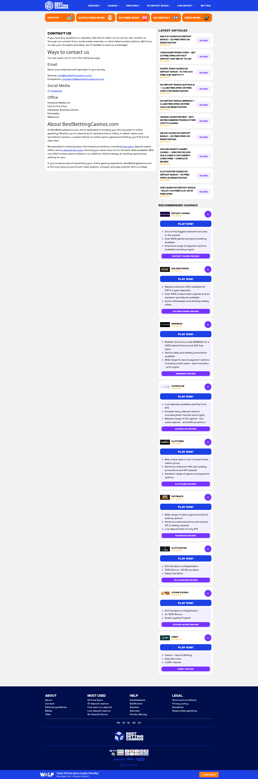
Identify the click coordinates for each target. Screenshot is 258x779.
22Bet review (186, 669)
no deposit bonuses (71, 150)
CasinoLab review (186, 429)
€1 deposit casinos (98, 703)
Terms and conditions (184, 700)
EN (118, 722)
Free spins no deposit (99, 707)
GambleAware (137, 700)
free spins (127, 146)
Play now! (186, 223)
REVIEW (203, 40)
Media (48, 710)
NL (128, 722)
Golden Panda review (186, 311)
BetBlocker (136, 703)
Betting (206, 5)
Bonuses (94, 5)
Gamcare (135, 710)
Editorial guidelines (56, 707)
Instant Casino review (185, 256)
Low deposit (184, 5)
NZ (134, 722)
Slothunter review (186, 580)
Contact (49, 703)
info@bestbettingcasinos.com (74, 75)
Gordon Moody (138, 714)
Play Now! (186, 558)
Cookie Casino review (186, 624)
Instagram (56, 90)
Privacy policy (180, 703)
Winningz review (186, 373)
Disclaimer (178, 707)
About (48, 700)
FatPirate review (185, 535)
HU (139, 722)
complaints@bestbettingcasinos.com (83, 79)
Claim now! (209, 774)
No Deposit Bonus (158, 5)
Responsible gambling (184, 710)
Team (48, 714)
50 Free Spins (95, 700)
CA (123, 722)
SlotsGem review (185, 484)
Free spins (132, 5)
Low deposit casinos (99, 710)
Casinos (113, 5)
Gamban (134, 707)
